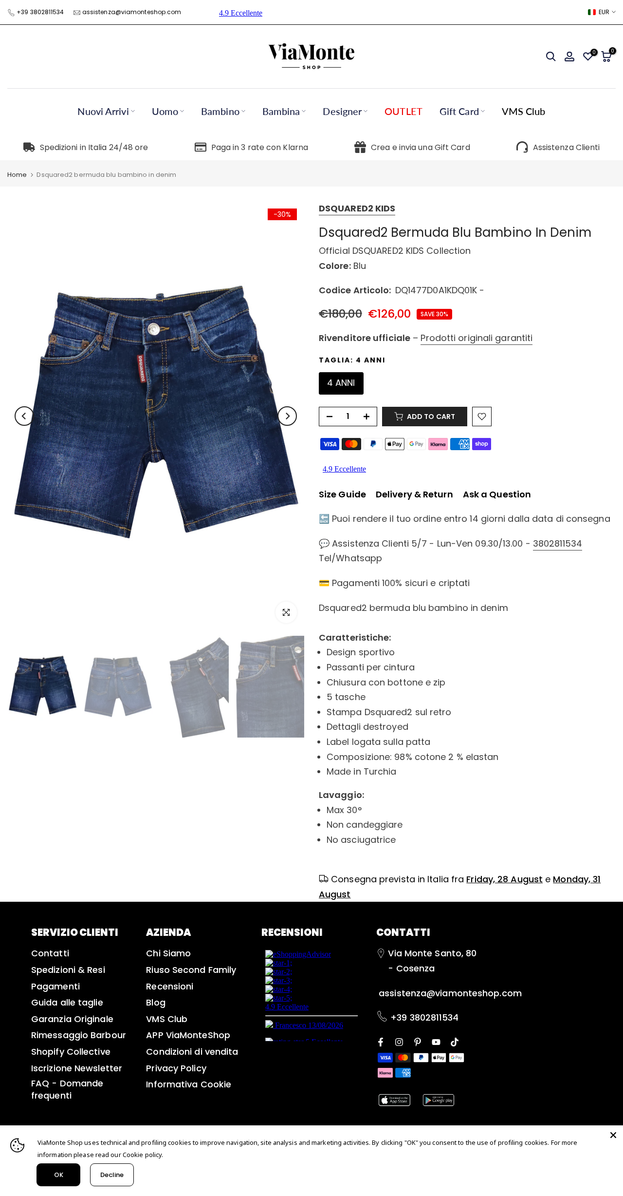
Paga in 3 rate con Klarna (260, 147)
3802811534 (557, 543)
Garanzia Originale (72, 1019)
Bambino (220, 111)
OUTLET (403, 111)
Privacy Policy (176, 1068)
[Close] (613, 1135)
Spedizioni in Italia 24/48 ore (94, 147)
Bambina (281, 111)
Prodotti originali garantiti (476, 338)
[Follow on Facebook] (380, 1041)
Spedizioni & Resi (68, 970)
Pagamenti (55, 986)
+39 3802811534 (40, 12)
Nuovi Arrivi (102, 111)
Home (17, 174)
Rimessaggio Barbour (78, 1035)
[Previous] (24, 416)
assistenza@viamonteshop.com (132, 12)
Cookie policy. (143, 1154)
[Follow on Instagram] (399, 1041)
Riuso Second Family (191, 970)
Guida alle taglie (67, 1002)
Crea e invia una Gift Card (420, 147)
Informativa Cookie (188, 1084)
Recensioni (169, 986)
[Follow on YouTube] (436, 1041)
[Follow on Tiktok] (454, 1041)
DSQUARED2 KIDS (357, 208)
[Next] (287, 416)
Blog (155, 1002)
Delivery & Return (414, 494)
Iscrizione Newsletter (76, 1068)
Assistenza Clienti (566, 147)
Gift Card (459, 111)
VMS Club (524, 111)
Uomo (165, 111)
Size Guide (342, 494)
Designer (342, 111)
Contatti (50, 953)
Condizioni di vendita (192, 1051)
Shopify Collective (70, 1051)
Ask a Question (497, 494)
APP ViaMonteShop (188, 1035)
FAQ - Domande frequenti (67, 1089)
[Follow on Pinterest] (417, 1041)
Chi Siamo (168, 953)
